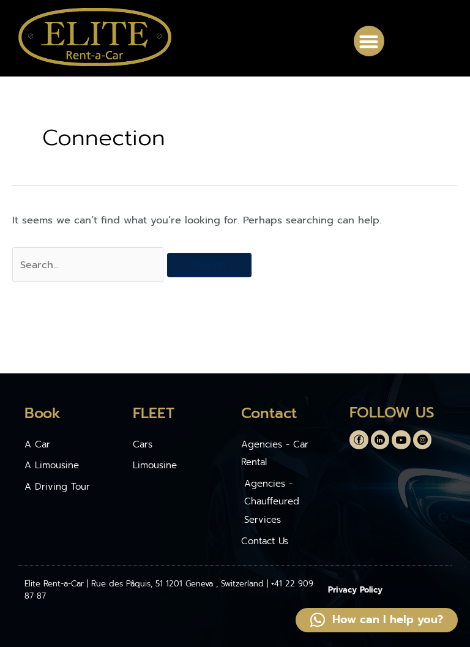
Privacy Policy (355, 590)
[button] (369, 41)
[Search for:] (89, 264)
